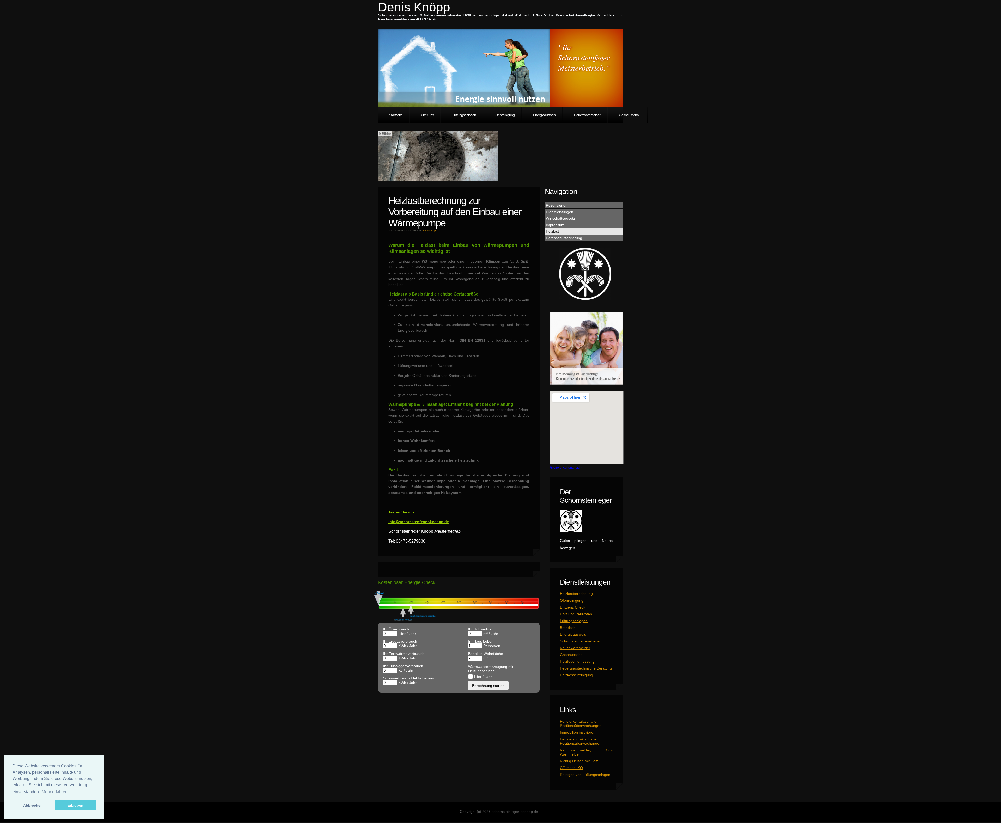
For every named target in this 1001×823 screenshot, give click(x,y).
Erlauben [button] (75, 805)
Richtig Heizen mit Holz (579, 761)
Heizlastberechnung (576, 594)
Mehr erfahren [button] (55, 792)
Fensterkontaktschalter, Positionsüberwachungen (580, 723)
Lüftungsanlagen (464, 115)
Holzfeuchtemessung (577, 661)
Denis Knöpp (414, 7)
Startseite (395, 115)
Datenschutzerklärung (564, 238)
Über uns (427, 115)
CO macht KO (571, 768)
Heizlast (552, 231)
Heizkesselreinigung (576, 675)
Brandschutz (570, 627)
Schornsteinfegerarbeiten (581, 641)
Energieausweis (544, 115)
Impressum (555, 225)
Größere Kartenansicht (566, 467)
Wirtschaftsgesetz (560, 218)
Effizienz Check (572, 607)
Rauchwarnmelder (587, 115)
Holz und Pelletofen (576, 614)
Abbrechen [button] (33, 805)
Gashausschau (629, 115)
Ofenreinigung (505, 115)
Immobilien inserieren (577, 732)
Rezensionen (556, 205)
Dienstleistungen (559, 212)
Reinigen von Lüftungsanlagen (585, 774)
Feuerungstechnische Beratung (586, 668)
